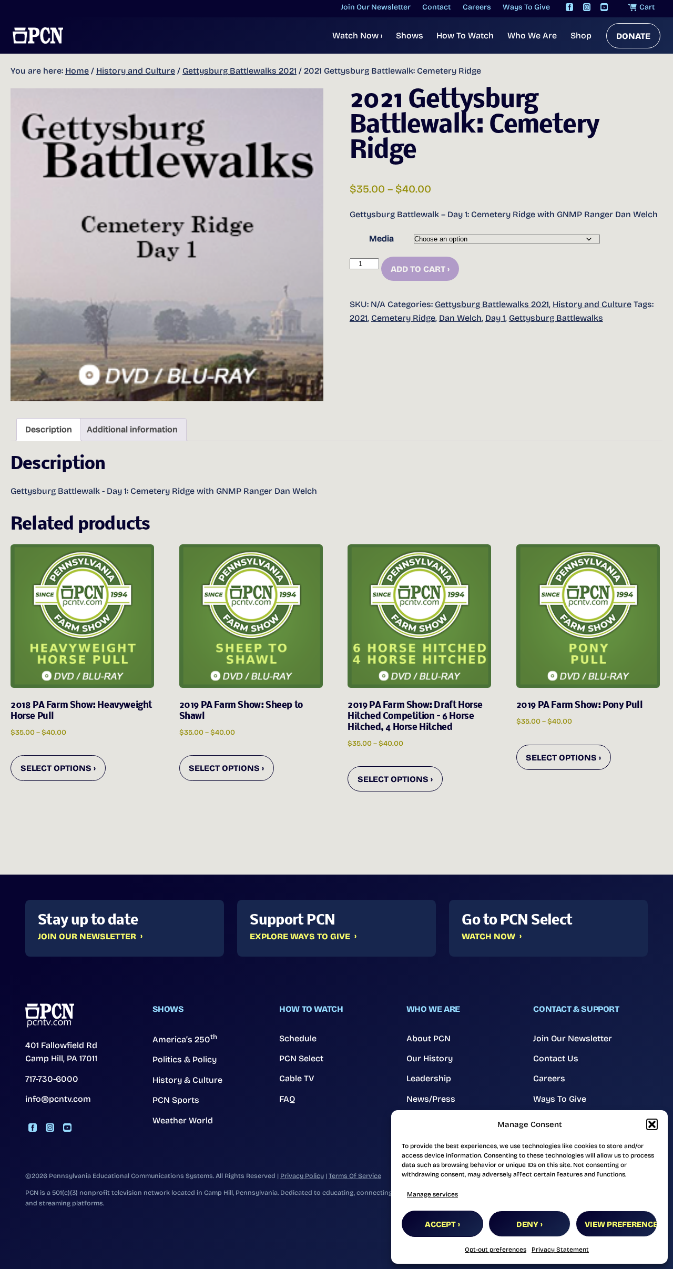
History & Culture (187, 1080)
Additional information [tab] (132, 429)
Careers (549, 1078)
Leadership (428, 1078)
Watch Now (357, 35)
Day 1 (495, 318)
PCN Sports (175, 1100)
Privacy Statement (560, 1249)
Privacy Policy (302, 1176)
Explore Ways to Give (300, 936)
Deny (527, 1224)
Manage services (432, 1194)
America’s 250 (184, 1038)
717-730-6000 (51, 1079)
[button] (652, 1124)
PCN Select (301, 1058)
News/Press (430, 1099)
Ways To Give (559, 1099)
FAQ (287, 1099)
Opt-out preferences (495, 1249)
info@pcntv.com (58, 1099)
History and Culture (135, 71)
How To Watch (465, 35)
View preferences (621, 1224)
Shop (581, 35)
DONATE (633, 36)
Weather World (182, 1120)
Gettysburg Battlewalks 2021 (239, 71)
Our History (429, 1058)
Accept (440, 1224)
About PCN (428, 1038)
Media (381, 238)
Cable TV (296, 1078)
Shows (409, 35)
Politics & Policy (184, 1059)
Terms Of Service (355, 1176)
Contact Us (555, 1058)
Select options (56, 768)
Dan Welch (460, 318)
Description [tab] (48, 429)
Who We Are (532, 35)
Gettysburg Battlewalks (556, 318)
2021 (359, 318)
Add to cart (418, 269)
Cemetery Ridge (403, 318)
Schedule (298, 1038)
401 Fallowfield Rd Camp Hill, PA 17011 (61, 1052)
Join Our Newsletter (87, 936)
